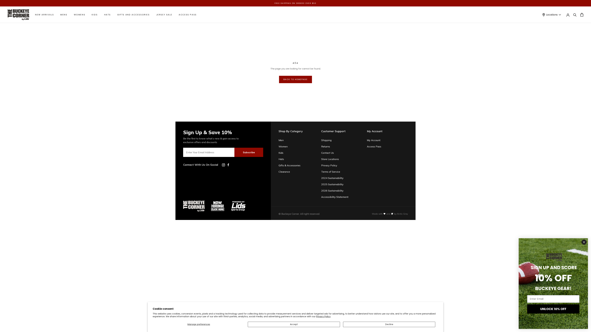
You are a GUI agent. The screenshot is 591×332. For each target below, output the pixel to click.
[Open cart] (581, 14)
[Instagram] (223, 164)
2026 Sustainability (332, 190)
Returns (325, 146)
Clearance (284, 171)
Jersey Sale (164, 14)
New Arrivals (44, 14)
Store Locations (330, 159)
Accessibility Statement (334, 196)
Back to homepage (295, 79)
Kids (95, 14)
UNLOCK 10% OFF (553, 309)
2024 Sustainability (332, 178)
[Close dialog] (584, 242)
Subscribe (249, 152)
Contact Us (327, 152)
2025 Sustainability (332, 184)
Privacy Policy (323, 316)
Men (281, 140)
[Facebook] (228, 164)
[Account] (567, 14)
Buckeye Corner (290, 213)
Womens (79, 14)
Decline (389, 324)
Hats (107, 14)
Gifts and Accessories (133, 14)
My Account (373, 140)
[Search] (575, 14)
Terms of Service (330, 171)
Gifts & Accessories (289, 165)
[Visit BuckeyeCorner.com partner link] (217, 201)
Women (283, 146)
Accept (294, 324)
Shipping (326, 140)
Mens (63, 14)
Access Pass (188, 14)
